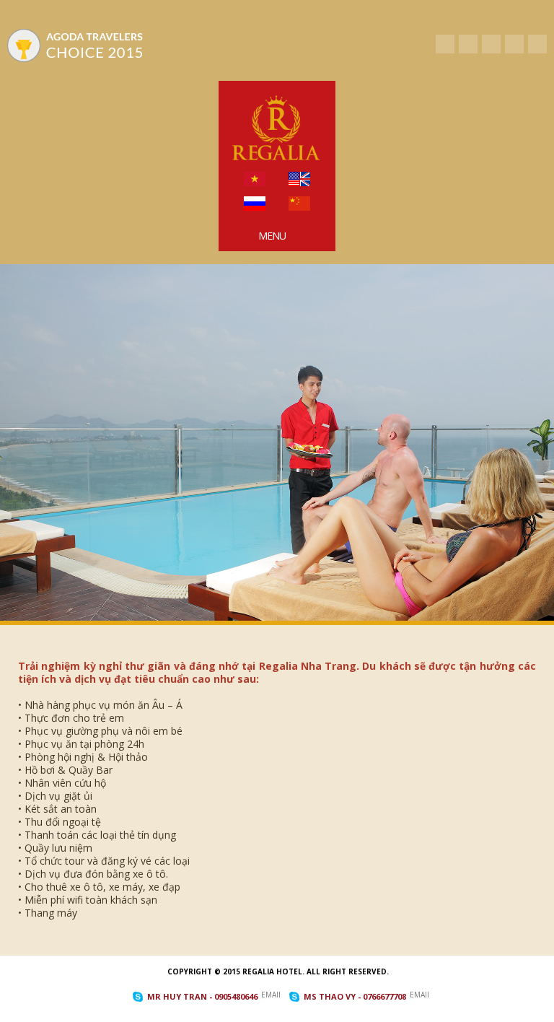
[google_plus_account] (491, 44)
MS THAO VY (355, 997)
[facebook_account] (445, 44)
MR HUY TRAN (202, 997)
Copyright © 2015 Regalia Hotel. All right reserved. (278, 971)
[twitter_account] (468, 44)
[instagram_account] (514, 44)
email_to (270, 995)
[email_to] (537, 44)
